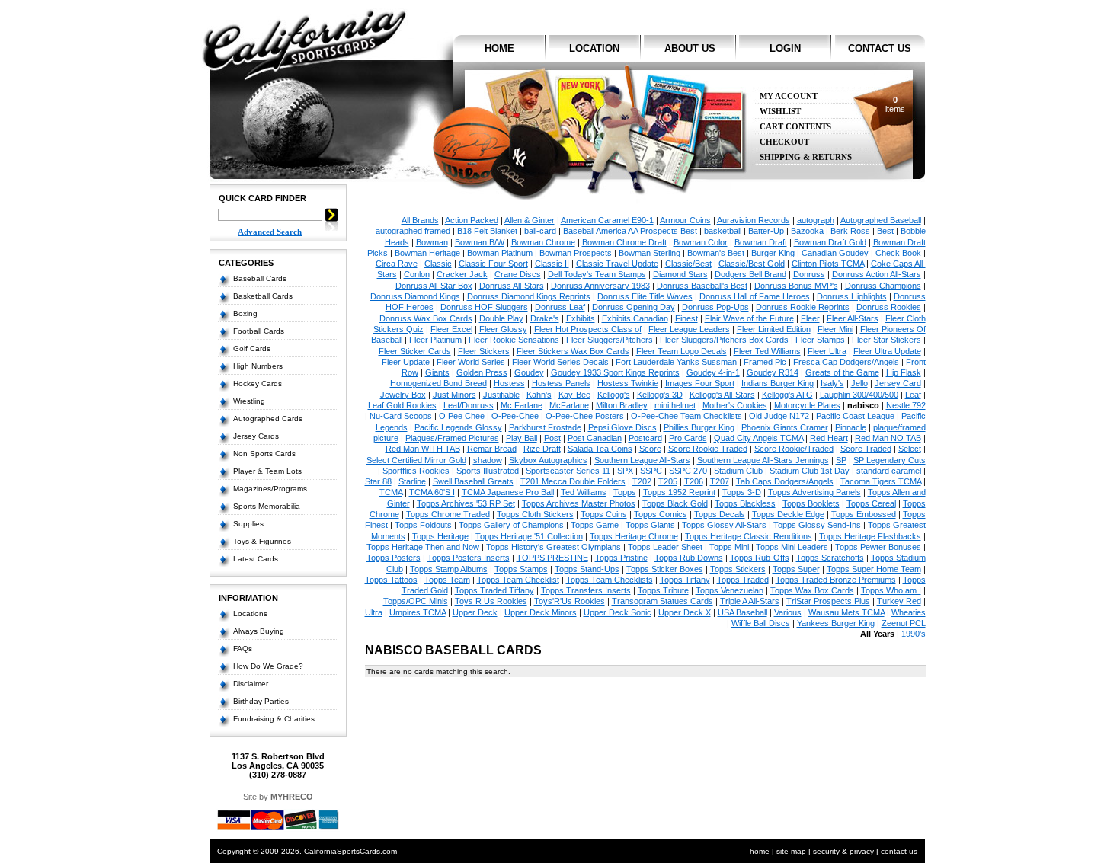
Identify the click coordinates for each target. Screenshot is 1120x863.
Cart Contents (795, 127)
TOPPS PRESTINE (552, 557)
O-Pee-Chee (515, 415)
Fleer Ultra (827, 351)
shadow (487, 460)
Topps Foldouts (423, 524)
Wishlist (780, 111)
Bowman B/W (479, 242)
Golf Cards (251, 348)
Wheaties (908, 612)
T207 (719, 481)
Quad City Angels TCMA (758, 438)
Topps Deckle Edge (788, 514)
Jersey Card (898, 383)
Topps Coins (604, 514)
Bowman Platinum (500, 252)
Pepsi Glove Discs (622, 427)
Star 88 (378, 481)
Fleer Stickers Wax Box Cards (573, 351)
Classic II (552, 263)
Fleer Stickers (484, 351)
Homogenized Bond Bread (438, 383)
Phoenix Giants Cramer (784, 427)
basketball (722, 230)
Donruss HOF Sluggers (484, 307)
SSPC (651, 470)
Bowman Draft (760, 242)
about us (689, 48)
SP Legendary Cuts (889, 460)
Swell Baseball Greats (473, 481)
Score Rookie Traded (707, 448)
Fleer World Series (471, 361)
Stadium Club (738, 470)
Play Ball (521, 438)
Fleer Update (406, 361)
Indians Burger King (777, 383)
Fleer (810, 318)
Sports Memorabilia (266, 506)
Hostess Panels (561, 383)
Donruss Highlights (852, 296)
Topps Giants (650, 524)
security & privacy (843, 851)
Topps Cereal (871, 503)
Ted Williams (583, 492)
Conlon (417, 274)
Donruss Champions (883, 285)
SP (841, 460)
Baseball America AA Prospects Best (630, 230)
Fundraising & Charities (274, 718)
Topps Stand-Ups (587, 569)
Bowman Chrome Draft (624, 242)
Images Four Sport (699, 383)
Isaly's (832, 383)
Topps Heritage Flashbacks (870, 536)
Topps (624, 492)
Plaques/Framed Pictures (452, 438)
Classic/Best (688, 263)
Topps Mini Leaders (792, 546)
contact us (879, 48)
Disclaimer (250, 683)
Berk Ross (850, 230)
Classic (438, 263)
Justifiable (501, 394)
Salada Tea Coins (600, 448)
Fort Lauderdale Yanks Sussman (676, 361)
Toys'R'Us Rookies (569, 601)
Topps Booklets (811, 503)
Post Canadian (595, 438)
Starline (412, 481)
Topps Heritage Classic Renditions (748, 536)
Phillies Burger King (699, 427)
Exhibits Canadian (635, 318)
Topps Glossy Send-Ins (817, 524)
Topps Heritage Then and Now (422, 546)
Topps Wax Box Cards (812, 590)
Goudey (529, 372)
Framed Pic (765, 361)
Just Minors (454, 394)
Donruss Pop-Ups (715, 307)
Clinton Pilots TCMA (828, 263)
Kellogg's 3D (660, 394)
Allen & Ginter (529, 220)
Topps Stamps (521, 569)
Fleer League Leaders (689, 329)
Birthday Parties (261, 701)
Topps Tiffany (685, 579)
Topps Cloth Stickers (535, 514)
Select (909, 448)
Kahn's (539, 394)
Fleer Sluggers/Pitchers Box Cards (724, 339)
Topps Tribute (663, 590)
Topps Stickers (738, 569)
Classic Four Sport (493, 263)
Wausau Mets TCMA (846, 612)
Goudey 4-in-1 (713, 372)
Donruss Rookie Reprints (803, 307)
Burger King (773, 252)
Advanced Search (270, 231)
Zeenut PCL (904, 623)
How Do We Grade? (268, 666)
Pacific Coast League (855, 415)
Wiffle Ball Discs (760, 623)
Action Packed (471, 220)
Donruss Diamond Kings (415, 296)
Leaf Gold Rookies (402, 405)
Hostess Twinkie (627, 383)
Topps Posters (393, 557)
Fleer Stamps (820, 339)
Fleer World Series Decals (560, 361)
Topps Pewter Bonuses (878, 546)
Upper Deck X (684, 612)
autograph (815, 220)
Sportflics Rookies (416, 470)
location (594, 48)
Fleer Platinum (435, 339)
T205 (667, 481)
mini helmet (675, 405)
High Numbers (258, 366)
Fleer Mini (835, 329)
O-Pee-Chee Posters (585, 415)
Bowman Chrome (543, 242)
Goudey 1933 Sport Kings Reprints (615, 372)
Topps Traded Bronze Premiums (836, 579)
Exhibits (580, 318)
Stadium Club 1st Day (810, 470)
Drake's (544, 318)
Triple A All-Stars (749, 601)
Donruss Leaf (560, 307)
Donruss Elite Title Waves (645, 296)
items (895, 104)
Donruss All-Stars (511, 285)
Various (788, 612)
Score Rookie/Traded (794, 448)
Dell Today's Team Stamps (597, 274)
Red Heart (829, 438)
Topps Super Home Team (874, 569)
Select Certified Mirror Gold (416, 460)
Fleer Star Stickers (886, 339)
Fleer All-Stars (852, 318)
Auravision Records (753, 220)
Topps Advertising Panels (814, 492)
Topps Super (796, 569)
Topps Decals (719, 514)
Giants (437, 372)
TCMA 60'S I (432, 492)
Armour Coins (685, 220)
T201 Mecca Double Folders (573, 481)
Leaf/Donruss (468, 405)
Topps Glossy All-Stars (724, 524)
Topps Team (447, 579)
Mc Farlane (521, 405)
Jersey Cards (256, 436)
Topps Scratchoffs (830, 557)
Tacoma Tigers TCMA (880, 481)
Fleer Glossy (503, 329)
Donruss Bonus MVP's (796, 285)
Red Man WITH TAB (423, 448)
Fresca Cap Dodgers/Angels (846, 361)
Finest (686, 318)
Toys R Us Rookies (491, 601)
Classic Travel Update (617, 263)
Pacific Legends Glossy (458, 427)
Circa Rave (397, 263)
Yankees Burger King (836, 623)
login (785, 48)
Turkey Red (899, 601)
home (499, 48)
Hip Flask (903, 372)
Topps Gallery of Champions (511, 524)
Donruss (809, 274)
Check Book (898, 252)
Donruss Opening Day (633, 307)
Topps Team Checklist (518, 579)
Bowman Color (701, 242)
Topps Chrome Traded (448, 514)
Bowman (432, 242)
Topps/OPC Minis (415, 601)
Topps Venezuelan (729, 590)
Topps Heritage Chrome (634, 536)
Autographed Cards (267, 418)
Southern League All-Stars (642, 460)
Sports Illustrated (487, 470)
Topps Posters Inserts (468, 557)
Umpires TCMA (417, 612)
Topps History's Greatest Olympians (553, 546)
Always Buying (258, 631)
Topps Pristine (621, 557)
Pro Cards (688, 438)
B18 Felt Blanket (487, 230)
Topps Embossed (863, 514)
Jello (859, 383)
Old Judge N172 (779, 415)
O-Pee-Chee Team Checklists (686, 415)
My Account (789, 96)
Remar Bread (492, 448)
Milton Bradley (622, 405)
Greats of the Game (842, 372)
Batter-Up (766, 230)
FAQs (242, 648)
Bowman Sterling (649, 252)
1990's (913, 633)
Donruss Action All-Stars (876, 274)
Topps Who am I (891, 590)
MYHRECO (291, 796)
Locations (250, 613)
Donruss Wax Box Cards (425, 318)
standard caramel (888, 470)
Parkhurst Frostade (545, 427)
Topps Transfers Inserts (586, 590)
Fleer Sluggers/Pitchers (609, 339)
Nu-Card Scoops (401, 415)
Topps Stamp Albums (449, 569)
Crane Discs (517, 274)
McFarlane (569, 405)
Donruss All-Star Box (433, 285)
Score (650, 448)
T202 (641, 481)
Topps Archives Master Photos (578, 503)
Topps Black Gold (675, 503)
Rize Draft (542, 448)
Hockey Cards (257, 383)
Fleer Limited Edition (774, 329)
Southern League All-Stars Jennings (763, 460)
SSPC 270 (688, 470)
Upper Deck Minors (540, 612)
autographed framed (413, 230)
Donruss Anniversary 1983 (600, 285)
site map (791, 851)
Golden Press (481, 372)
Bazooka (807, 230)
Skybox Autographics (548, 460)
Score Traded (865, 448)
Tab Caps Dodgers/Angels (785, 481)
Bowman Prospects (575, 252)
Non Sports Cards (264, 453)
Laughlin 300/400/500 (859, 394)
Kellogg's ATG (787, 394)
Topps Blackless (745, 503)
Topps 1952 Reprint (679, 492)
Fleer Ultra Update (887, 351)
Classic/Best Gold (751, 263)
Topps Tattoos (391, 579)
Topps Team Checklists (609, 579)
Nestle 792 (906, 405)
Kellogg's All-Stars (722, 394)
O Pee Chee (462, 415)
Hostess (509, 383)
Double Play (501, 318)
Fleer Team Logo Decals (681, 351)
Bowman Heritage (427, 252)
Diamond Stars (680, 274)
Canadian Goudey (835, 252)
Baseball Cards (259, 278)
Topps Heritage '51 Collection (529, 536)
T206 (693, 481)
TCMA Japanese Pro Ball (508, 492)
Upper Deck (475, 612)
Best (885, 230)
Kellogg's (613, 394)
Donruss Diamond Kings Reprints (528, 296)
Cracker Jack (462, 274)
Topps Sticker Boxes (664, 569)
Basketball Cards (263, 296)
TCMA (390, 492)
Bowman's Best (715, 252)
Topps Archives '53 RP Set (466, 503)
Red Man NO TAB (888, 438)
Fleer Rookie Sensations (514, 339)
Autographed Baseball (880, 220)
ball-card (540, 230)
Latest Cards (255, 559)
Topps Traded (743, 579)
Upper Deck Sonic (617, 612)
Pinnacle (850, 427)
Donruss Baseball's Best (702, 285)
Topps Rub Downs (688, 557)
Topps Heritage (440, 536)
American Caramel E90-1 (607, 220)
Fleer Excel (451, 329)
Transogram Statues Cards (662, 601)
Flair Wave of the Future (749, 318)
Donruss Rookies (888, 307)
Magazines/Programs (270, 488)
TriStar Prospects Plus (828, 601)
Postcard (645, 438)
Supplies (248, 523)
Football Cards (258, 331)
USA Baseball (742, 612)
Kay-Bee (574, 394)
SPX (625, 470)
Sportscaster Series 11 (568, 470)
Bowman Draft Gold (830, 242)
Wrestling (249, 401)
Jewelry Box (403, 394)
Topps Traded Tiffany (494, 590)
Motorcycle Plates (807, 405)
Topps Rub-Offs (759, 557)
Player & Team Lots (267, 471)
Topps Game (595, 524)
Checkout (784, 142)
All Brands (420, 220)
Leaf (913, 394)
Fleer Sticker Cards (415, 351)
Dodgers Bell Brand (750, 274)
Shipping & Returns (806, 157)
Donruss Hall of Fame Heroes (754, 296)
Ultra (373, 612)
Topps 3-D (741, 492)
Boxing (245, 313)
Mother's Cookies (734, 405)
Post (552, 438)
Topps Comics (660, 514)
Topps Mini (729, 546)
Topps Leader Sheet (665, 546)
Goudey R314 (772, 372)
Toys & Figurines (262, 541)
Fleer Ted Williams (767, 351)
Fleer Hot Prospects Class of (588, 329)
